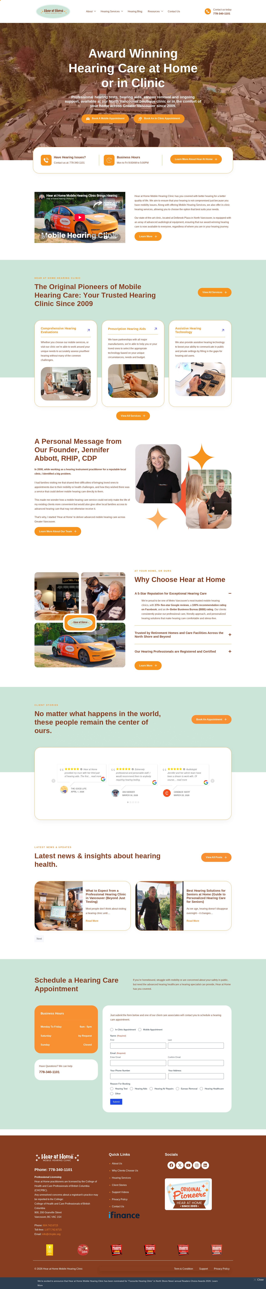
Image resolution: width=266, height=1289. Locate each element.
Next (39, 938)
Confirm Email (174, 1057)
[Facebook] (171, 1165)
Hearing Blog (135, 11)
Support (203, 1268)
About (89, 11)
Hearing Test (121, 1088)
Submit (116, 1102)
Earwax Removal (189, 1088)
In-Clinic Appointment (125, 1029)
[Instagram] (197, 1165)
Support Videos (120, 1192)
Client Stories (119, 1185)
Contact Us (174, 11)
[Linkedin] (205, 1165)
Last (170, 1040)
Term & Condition (183, 1268)
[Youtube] (188, 1165)
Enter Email (115, 1057)
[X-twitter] (180, 1165)
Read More (92, 921)
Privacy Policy (119, 1199)
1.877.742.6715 (53, 1229)
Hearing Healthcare (214, 1088)
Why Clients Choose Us (125, 1170)
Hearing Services (110, 11)
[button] (259, 1279)
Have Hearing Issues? (70, 157)
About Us (117, 1163)
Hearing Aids (141, 1088)
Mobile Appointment (152, 1029)
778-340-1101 (49, 1072)
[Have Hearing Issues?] (46, 160)
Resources (154, 11)
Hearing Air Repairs (164, 1088)
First (112, 1040)
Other (118, 1093)
